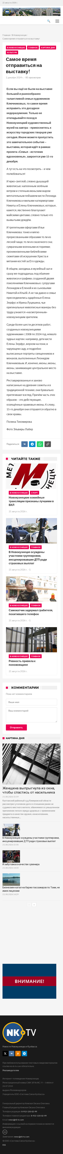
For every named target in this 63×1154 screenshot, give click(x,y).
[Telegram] (32, 444)
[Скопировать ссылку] (48, 444)
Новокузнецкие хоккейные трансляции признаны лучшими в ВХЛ (31, 501)
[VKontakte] (11, 1053)
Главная (6, 35)
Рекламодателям (11, 1070)
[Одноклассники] (18, 1053)
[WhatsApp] (40, 444)
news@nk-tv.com (16, 1119)
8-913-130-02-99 (29, 1111)
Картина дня (48, 47)
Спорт (34, 493)
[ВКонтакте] (24, 444)
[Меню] (57, 21)
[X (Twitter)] (5, 1053)
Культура (12, 52)
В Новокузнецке (19, 35)
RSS (4, 1145)
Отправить (16, 727)
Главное (33, 47)
